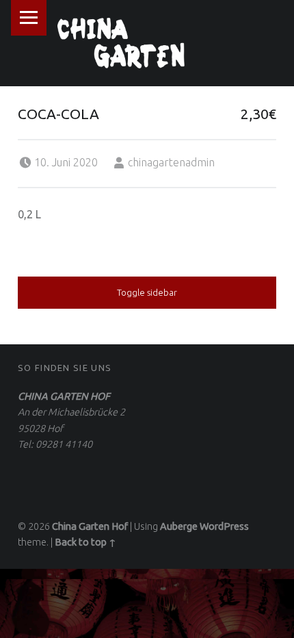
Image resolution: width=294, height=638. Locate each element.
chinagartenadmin (171, 162)
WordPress (224, 526)
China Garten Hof (90, 526)
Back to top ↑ (85, 542)
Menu (28, 18)
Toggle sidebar (147, 292)
